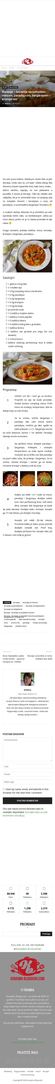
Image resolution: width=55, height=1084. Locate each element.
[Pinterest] (31, 1061)
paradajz (26, 623)
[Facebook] (21, 720)
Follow (27, 887)
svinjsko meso (20, 626)
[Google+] (27, 720)
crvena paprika (10, 619)
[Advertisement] (27, 28)
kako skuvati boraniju (27, 619)
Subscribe (44, 902)
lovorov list (15, 623)
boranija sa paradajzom (13, 606)
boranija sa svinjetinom (13, 609)
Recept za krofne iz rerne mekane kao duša (40, 657)
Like (11, 887)
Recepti (46, 1071)
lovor (6, 623)
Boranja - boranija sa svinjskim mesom (19, 612)
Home (3, 68)
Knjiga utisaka (19, 1071)
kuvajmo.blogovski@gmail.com (27, 1042)
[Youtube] (46, 1061)
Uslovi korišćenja (27, 1075)
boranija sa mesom (30, 602)
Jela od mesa (22, 68)
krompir (41, 619)
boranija (16, 602)
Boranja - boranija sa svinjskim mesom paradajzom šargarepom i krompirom (24, 616)
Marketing (8, 1071)
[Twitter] (33, 720)
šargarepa (8, 626)
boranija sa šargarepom (35, 606)
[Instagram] (24, 1061)
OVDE (31, 429)
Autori (38, 1071)
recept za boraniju (40, 623)
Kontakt (30, 1071)
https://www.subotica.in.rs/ (27, 694)
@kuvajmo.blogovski (27, 948)
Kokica (7, 103)
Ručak (11, 68)
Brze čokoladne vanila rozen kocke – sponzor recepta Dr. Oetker (14, 658)
